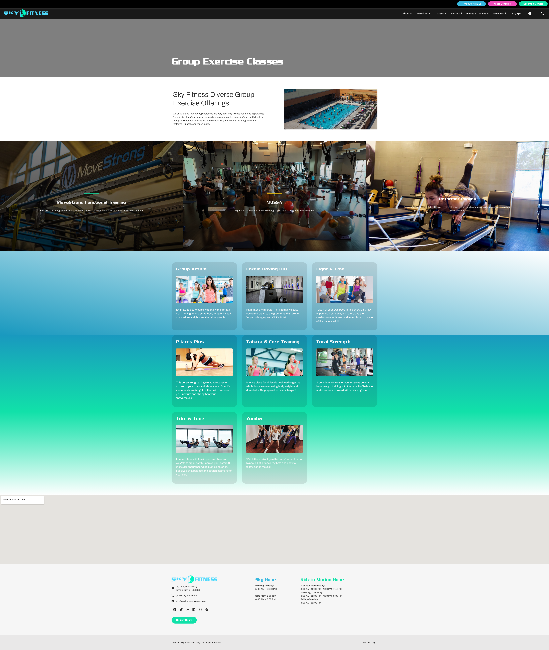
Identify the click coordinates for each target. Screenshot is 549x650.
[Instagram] (200, 609)
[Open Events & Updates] (488, 14)
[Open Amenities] (429, 14)
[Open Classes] (445, 14)
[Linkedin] (194, 609)
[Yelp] (206, 609)
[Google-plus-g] (187, 609)
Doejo (373, 642)
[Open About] (411, 14)
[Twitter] (181, 609)
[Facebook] (175, 609)
